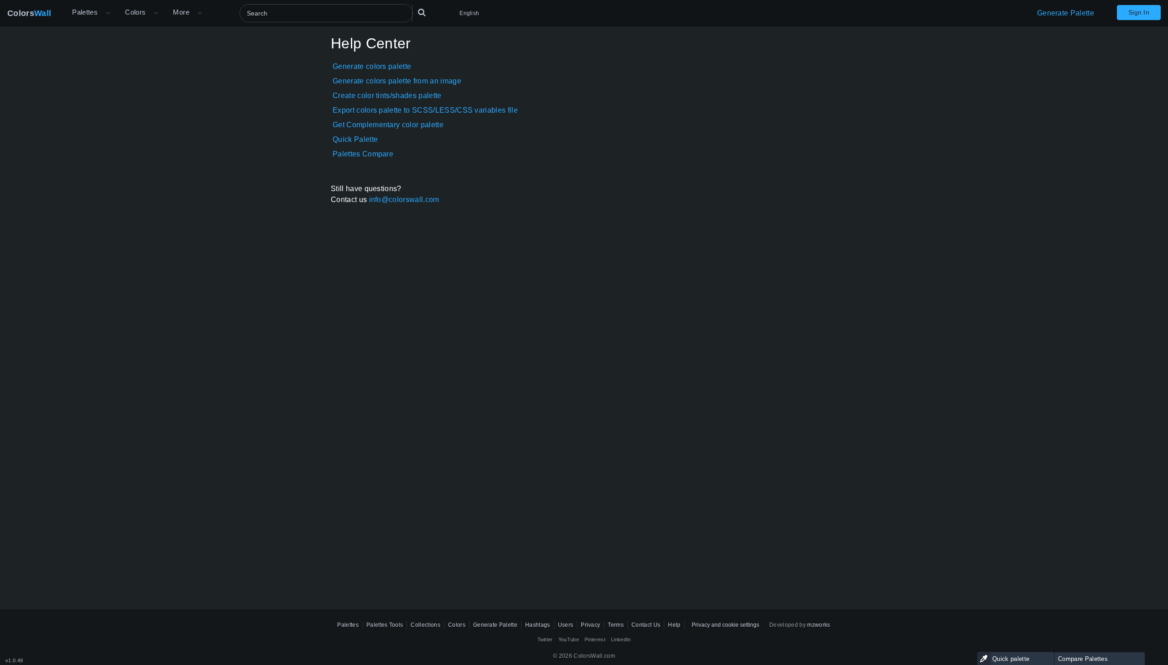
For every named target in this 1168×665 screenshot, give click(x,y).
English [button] (469, 13)
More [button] (181, 12)
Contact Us (645, 625)
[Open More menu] (108, 13)
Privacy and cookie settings (725, 625)
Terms (616, 625)
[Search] (421, 13)
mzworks (818, 625)
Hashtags (537, 625)
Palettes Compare (363, 154)
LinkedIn (621, 639)
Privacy (590, 625)
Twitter (545, 639)
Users (566, 625)
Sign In (1138, 12)
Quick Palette (355, 139)
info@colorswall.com (404, 199)
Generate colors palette (372, 66)
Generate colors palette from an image (397, 81)
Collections (425, 625)
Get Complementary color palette (388, 125)
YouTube (568, 639)
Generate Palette (1065, 13)
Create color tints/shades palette (387, 95)
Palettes (85, 12)
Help (674, 625)
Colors (29, 13)
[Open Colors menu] (156, 13)
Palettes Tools (384, 625)
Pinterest (594, 639)
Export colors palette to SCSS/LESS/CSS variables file (425, 110)
